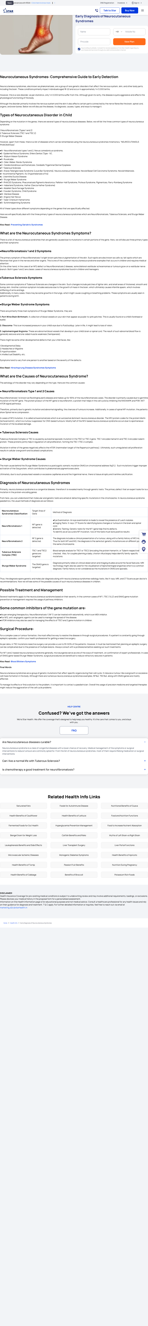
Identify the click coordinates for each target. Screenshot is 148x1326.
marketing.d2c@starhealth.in (13, 907)
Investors (121, 3)
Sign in (136, 3)
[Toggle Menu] (142, 10)
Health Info (13, 923)
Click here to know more (24, 3)
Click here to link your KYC (48, 3)
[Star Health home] (8, 10)
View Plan (129, 41)
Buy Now (130, 10)
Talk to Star (109, 10)
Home (5, 923)
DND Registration (107, 3)
